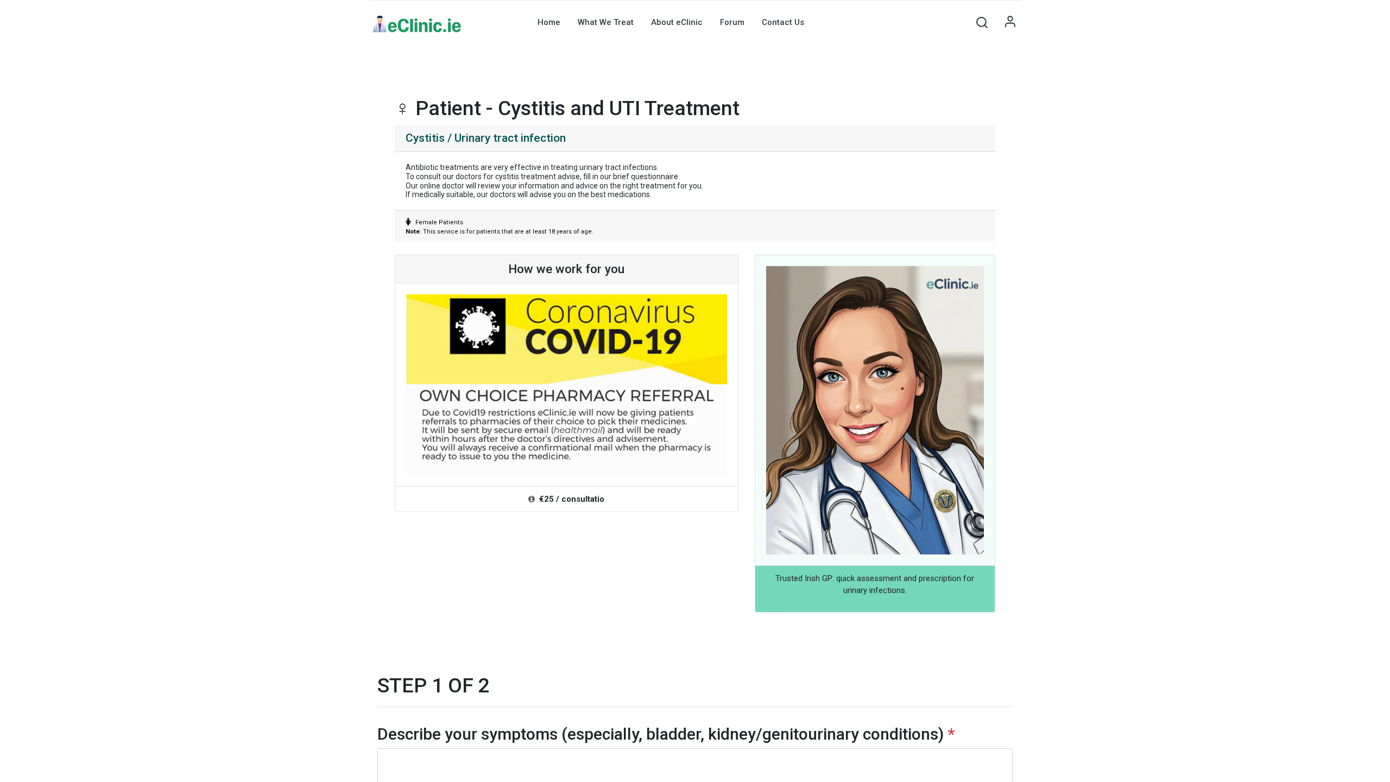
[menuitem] (549, 22)
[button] (982, 22)
